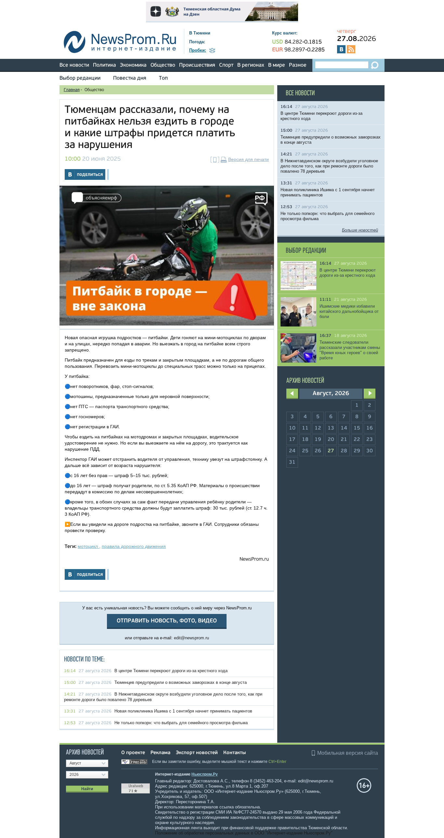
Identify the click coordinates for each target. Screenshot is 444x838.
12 (318, 428)
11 (305, 428)
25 (305, 451)
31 (292, 462)
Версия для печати (248, 159)
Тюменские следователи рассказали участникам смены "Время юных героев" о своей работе (350, 350)
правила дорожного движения (134, 546)
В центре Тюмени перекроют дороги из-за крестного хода (171, 670)
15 (357, 428)
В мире (276, 65)
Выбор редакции (79, 78)
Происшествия (197, 65)
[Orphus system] (136, 761)
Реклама (160, 753)
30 (369, 451)
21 (344, 439)
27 (331, 451)
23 (369, 439)
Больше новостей (360, 230)
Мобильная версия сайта (347, 753)
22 (357, 439)
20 (331, 439)
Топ (163, 78)
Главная (72, 90)
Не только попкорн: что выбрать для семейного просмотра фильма (181, 722)
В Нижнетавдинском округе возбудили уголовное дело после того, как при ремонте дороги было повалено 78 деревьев (329, 166)
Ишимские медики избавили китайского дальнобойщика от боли (349, 311)
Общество (162, 65)
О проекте (133, 753)
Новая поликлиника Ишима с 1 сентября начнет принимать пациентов (183, 711)
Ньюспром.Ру (204, 774)
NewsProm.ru (254, 559)
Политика (104, 65)
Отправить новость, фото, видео (167, 621)
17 (292, 439)
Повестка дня (129, 78)
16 (369, 428)
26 (318, 451)
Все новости (74, 65)
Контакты (234, 753)
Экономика (133, 65)
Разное (298, 65)
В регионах (250, 65)
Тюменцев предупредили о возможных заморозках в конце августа (180, 682)
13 (331, 428)
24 (292, 451)
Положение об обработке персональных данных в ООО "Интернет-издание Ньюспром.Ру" (244, 833)
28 (344, 451)
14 (344, 428)
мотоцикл (88, 546)
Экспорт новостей (197, 753)
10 (292, 428)
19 (318, 439)
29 (357, 451)
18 (305, 439)
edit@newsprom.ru (191, 637)
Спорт (226, 65)
